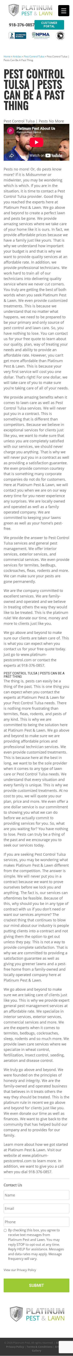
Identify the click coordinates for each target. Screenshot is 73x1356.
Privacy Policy (15, 1346)
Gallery (36, 1350)
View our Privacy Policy (20, 1270)
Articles (17, 56)
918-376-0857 (21, 25)
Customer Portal (49, 24)
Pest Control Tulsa (34, 56)
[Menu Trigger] (63, 10)
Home (7, 56)
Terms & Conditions (39, 1346)
